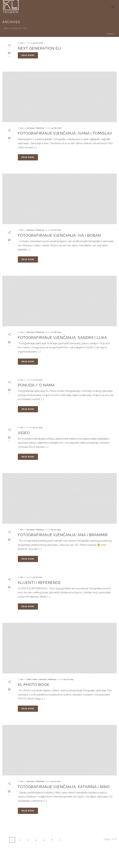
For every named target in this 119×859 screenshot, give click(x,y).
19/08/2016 (56, 128)
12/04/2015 (37, 380)
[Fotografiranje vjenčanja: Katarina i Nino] (59, 750)
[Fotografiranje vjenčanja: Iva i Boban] (59, 199)
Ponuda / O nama (36, 385)
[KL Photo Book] (59, 648)
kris (21, 43)
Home (109, 34)
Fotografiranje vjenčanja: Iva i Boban (59, 235)
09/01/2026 (38, 43)
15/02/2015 (56, 530)
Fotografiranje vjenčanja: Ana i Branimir (63, 535)
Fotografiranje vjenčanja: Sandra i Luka (62, 337)
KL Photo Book (33, 684)
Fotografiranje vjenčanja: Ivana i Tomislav (65, 133)
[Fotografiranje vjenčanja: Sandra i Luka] (59, 301)
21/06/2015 (56, 332)
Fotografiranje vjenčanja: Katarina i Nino (64, 786)
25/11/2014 (56, 781)
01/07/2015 (56, 230)
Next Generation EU (39, 48)
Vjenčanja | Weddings (35, 128)
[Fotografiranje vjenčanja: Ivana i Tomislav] (59, 97)
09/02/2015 (68, 679)
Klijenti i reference (39, 582)
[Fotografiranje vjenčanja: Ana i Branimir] (59, 498)
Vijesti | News (31, 679)
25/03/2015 (37, 427)
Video (24, 433)
